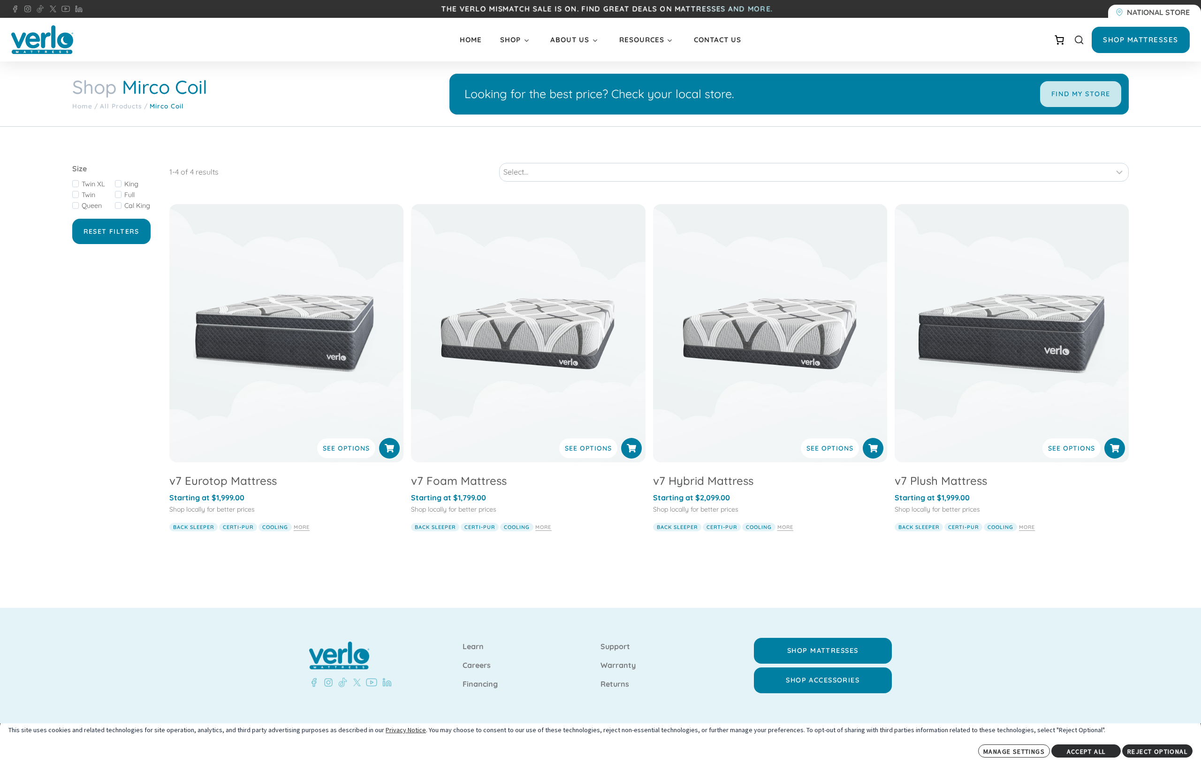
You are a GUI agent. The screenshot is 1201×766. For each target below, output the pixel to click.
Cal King (137, 205)
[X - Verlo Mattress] (51, 9)
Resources (641, 39)
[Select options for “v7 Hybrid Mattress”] (873, 448)
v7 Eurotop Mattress (223, 481)
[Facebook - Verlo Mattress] (15, 9)
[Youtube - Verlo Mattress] (369, 682)
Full (129, 195)
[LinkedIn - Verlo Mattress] (77, 9)
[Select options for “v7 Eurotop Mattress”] (389, 448)
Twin (88, 195)
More (302, 527)
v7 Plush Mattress (941, 481)
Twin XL (93, 184)
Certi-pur (238, 527)
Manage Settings (1014, 751)
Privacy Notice (406, 730)
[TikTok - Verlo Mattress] (38, 9)
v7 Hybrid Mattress (703, 481)
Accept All (1086, 751)
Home (471, 39)
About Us (569, 39)
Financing (480, 684)
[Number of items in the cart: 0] (1059, 40)
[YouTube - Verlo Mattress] (64, 9)
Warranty (618, 665)
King (131, 184)
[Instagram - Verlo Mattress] (25, 9)
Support (615, 647)
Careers (477, 665)
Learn (473, 647)
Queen (92, 205)
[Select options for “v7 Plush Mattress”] (1114, 448)
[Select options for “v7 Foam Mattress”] (631, 448)
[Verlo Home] (42, 39)
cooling (275, 527)
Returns (614, 684)
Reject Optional (1157, 751)
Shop (510, 39)
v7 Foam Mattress (459, 481)
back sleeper (193, 527)
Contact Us (717, 39)
